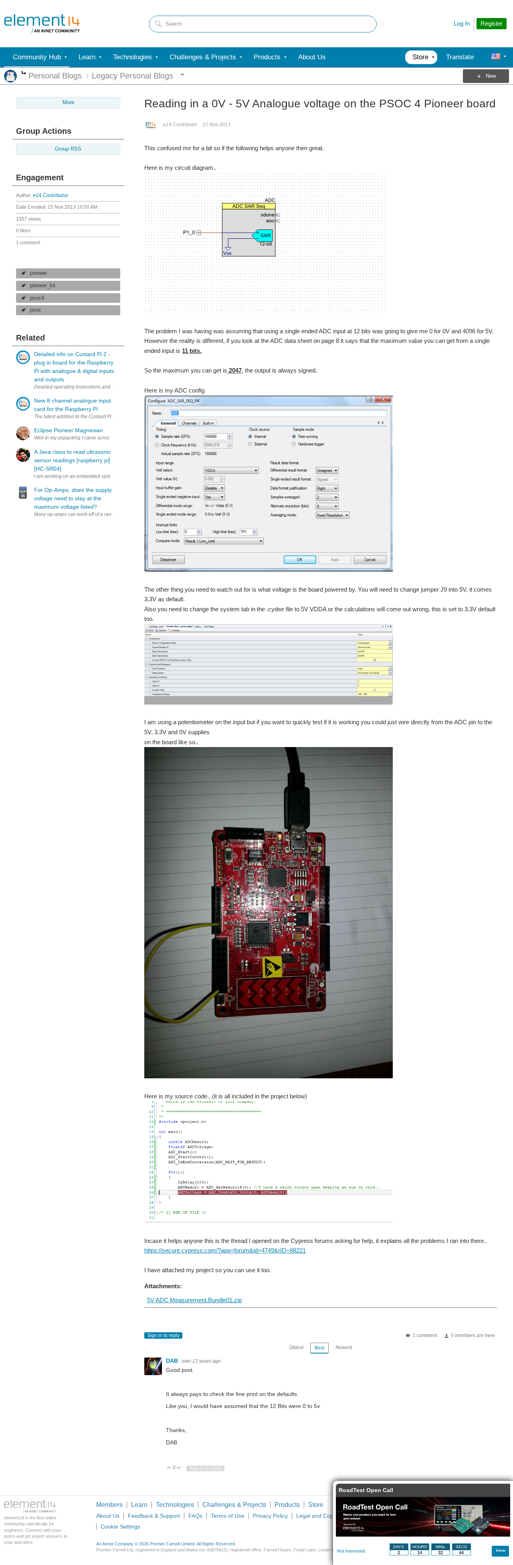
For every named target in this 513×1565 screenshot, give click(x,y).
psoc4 (37, 298)
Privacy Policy (270, 1516)
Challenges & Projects (234, 1504)
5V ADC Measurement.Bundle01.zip (194, 1300)
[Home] (42, 23)
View (500, 1550)
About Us (107, 1516)
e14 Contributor (50, 195)
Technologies (175, 1504)
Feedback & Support (154, 1516)
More (24, 73)
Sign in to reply (163, 1335)
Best (319, 1348)
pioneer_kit (42, 285)
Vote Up (169, 1468)
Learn (139, 1504)
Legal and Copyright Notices (332, 1516)
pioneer (38, 273)
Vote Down (179, 1468)
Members (109, 1504)
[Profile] (496, 57)
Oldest (296, 1347)
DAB (173, 1361)
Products (287, 1504)
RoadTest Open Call (366, 1490)
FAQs (195, 1516)
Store (315, 1504)
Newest (343, 1347)
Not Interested (351, 1551)
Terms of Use (227, 1516)
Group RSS (68, 149)
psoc (35, 310)
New (491, 76)
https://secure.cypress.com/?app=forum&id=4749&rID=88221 (225, 1250)
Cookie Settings (120, 1526)
